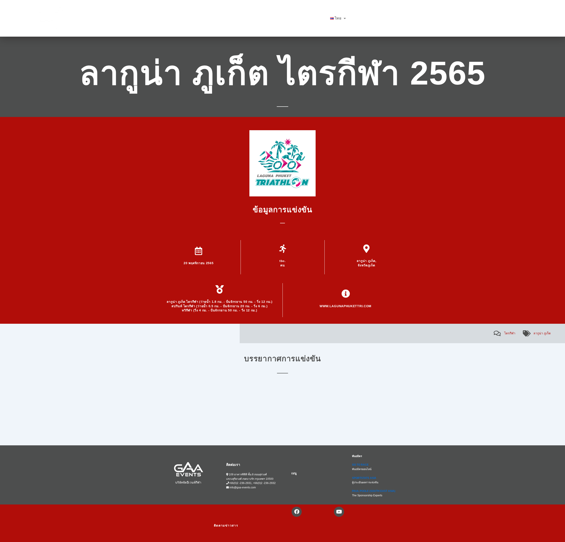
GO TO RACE (360, 464)
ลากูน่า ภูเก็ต (542, 333)
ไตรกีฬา (509, 333)
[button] (338, 18)
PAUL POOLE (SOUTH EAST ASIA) (373, 491)
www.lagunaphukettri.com (345, 306)
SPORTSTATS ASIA (364, 478)
